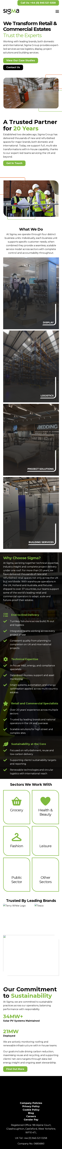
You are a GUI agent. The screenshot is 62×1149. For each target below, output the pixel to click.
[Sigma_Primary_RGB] (11, 11)
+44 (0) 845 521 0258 (35, 1138)
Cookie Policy (31, 1109)
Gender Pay (31, 1119)
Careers (31, 1116)
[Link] (31, 293)
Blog (31, 1113)
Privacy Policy (31, 1106)
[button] (57, 11)
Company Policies (31, 1103)
